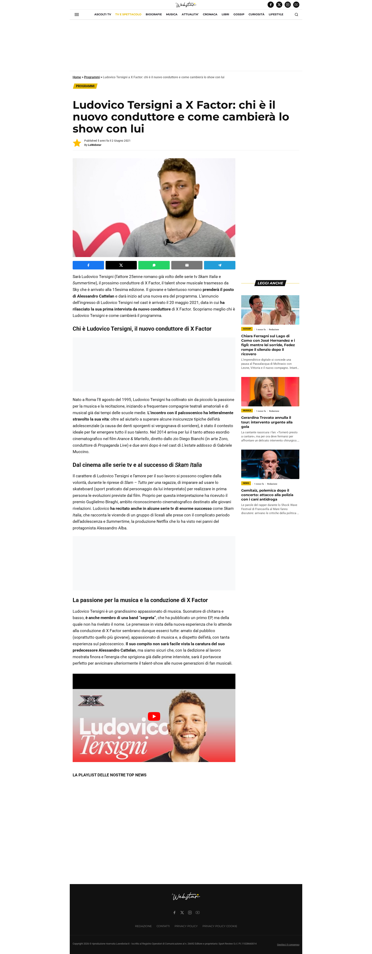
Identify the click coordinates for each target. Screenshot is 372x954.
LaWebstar (94, 144)
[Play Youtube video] (154, 716)
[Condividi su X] (121, 265)
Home (77, 77)
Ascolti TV (102, 14)
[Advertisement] (186, 47)
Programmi (92, 77)
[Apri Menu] (77, 14)
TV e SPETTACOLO (128, 14)
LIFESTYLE (276, 14)
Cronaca (210, 14)
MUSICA (171, 14)
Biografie (154, 14)
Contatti (163, 926)
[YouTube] (296, 5)
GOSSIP (238, 14)
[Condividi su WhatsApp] (154, 265)
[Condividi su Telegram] (219, 265)
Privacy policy (186, 926)
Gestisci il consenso (288, 944)
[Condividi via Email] (187, 265)
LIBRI (225, 14)
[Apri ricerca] (296, 14)
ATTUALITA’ (190, 14)
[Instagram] (288, 5)
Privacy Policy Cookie (219, 926)
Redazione (143, 926)
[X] (279, 5)
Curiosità (256, 14)
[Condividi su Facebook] (88, 265)
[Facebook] (271, 5)
